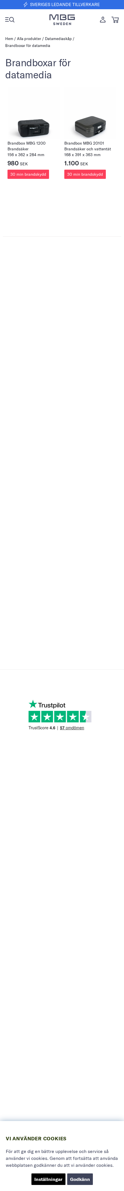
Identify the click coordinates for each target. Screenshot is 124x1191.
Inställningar (48, 1179)
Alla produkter (29, 38)
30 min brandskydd (28, 174)
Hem (9, 38)
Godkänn (80, 1179)
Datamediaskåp (58, 38)
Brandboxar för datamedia (27, 45)
